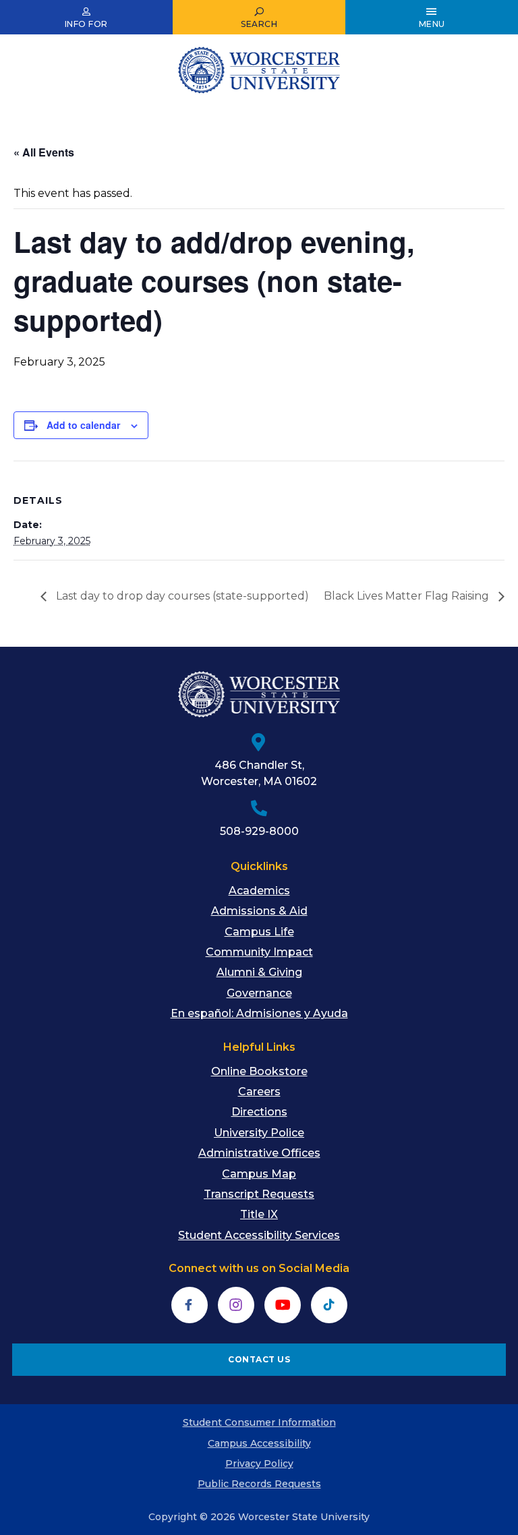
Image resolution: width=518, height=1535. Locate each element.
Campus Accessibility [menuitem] (259, 1443)
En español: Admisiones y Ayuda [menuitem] (259, 1013)
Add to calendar (83, 425)
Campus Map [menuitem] (259, 1173)
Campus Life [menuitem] (259, 931)
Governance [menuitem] (259, 993)
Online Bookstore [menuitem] (259, 1071)
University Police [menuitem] (259, 1132)
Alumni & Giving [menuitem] (259, 972)
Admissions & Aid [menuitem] (259, 910)
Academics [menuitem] (259, 890)
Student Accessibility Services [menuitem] (259, 1235)
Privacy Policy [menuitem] (259, 1463)
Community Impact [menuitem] (259, 952)
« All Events (43, 152)
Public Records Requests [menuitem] (259, 1484)
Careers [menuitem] (259, 1091)
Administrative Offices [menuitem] (259, 1153)
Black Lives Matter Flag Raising (408, 595)
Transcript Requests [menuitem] (259, 1194)
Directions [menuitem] (259, 1111)
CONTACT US (259, 1359)
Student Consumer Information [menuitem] (259, 1422)
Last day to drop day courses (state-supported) (181, 595)
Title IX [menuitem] (259, 1214)
